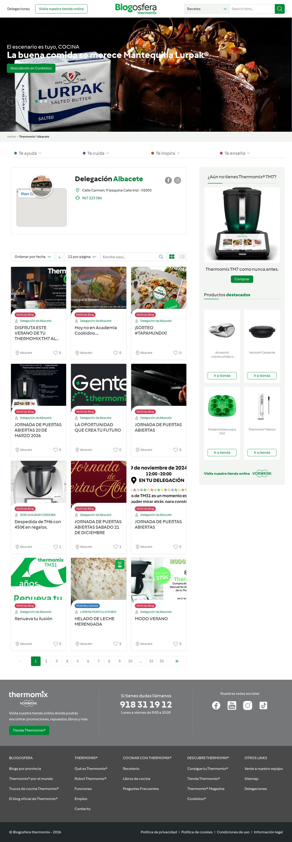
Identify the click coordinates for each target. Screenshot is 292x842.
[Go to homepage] (135, 8)
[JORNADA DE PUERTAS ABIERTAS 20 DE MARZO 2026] (38, 390)
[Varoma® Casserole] (262, 329)
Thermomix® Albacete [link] (34, 136)
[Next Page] (177, 661)
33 (162, 661)
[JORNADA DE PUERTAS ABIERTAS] (158, 390)
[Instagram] (247, 705)
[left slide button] (11, 101)
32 (151, 661)
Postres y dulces (87, 605)
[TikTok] (263, 705)
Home (11, 136)
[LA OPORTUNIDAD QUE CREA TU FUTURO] (98, 390)
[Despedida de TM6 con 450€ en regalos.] (38, 487)
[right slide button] (24, 101)
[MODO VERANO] (158, 584)
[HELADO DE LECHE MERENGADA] (98, 584)
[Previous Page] (20, 661)
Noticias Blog (25, 314)
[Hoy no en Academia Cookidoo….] (98, 293)
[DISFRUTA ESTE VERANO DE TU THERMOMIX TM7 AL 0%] (38, 293)
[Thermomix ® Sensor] (262, 406)
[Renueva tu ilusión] (38, 584)
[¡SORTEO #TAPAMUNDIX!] (158, 293)
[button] (207, 9)
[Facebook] (216, 705)
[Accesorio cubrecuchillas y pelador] (222, 329)
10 (130, 661)
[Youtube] (232, 705)
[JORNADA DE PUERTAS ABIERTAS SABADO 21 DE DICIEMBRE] (98, 487)
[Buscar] (280, 9)
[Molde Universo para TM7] (222, 406)
